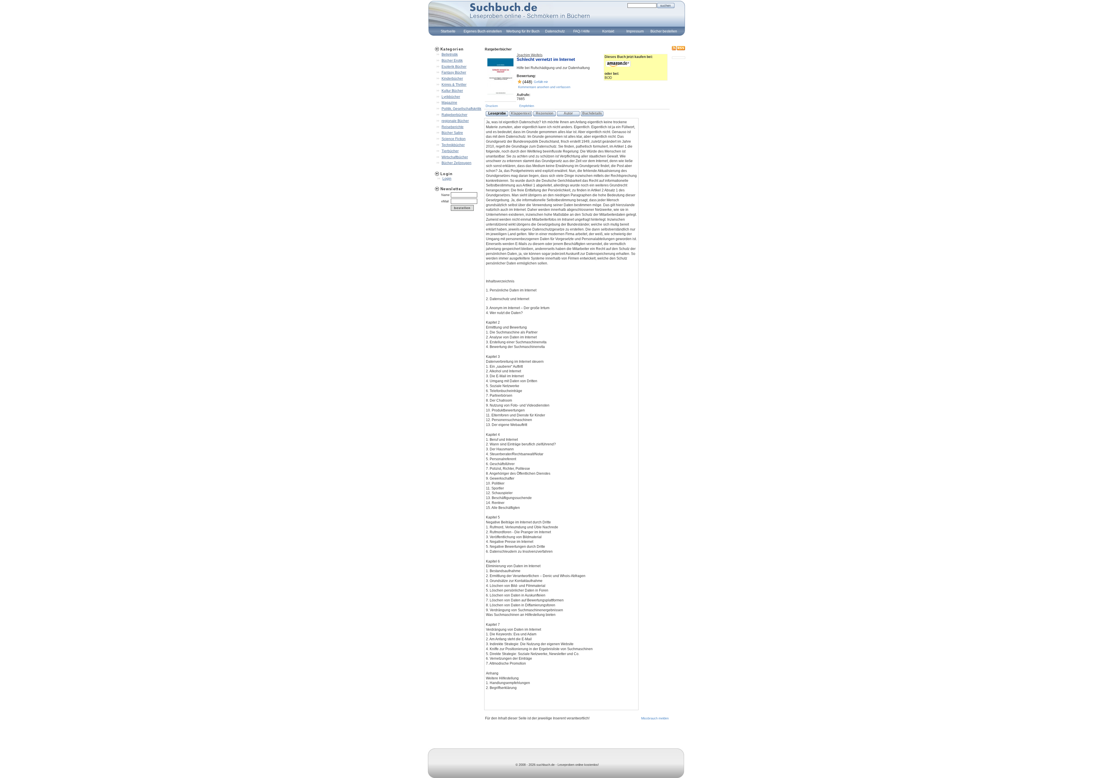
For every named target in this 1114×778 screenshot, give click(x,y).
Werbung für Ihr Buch (523, 31)
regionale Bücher (455, 121)
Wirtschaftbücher (455, 157)
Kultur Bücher (452, 91)
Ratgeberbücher (454, 115)
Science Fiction (454, 139)
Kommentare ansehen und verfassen (544, 87)
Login (446, 179)
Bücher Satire (452, 133)
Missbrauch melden (655, 718)
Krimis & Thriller (454, 85)
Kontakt (608, 31)
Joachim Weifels (529, 55)
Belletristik (450, 54)
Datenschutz (555, 31)
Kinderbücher (452, 79)
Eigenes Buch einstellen (483, 31)
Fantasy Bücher (454, 72)
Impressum (635, 31)
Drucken (492, 106)
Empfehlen (526, 106)
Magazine (449, 103)
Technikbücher (453, 145)
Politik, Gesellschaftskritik (461, 109)
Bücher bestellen (663, 31)
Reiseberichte (453, 127)
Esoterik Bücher (454, 67)
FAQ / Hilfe (581, 31)
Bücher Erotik (452, 61)
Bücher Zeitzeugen (456, 163)
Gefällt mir (541, 82)
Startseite (448, 31)
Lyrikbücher (451, 97)
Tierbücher (450, 151)
